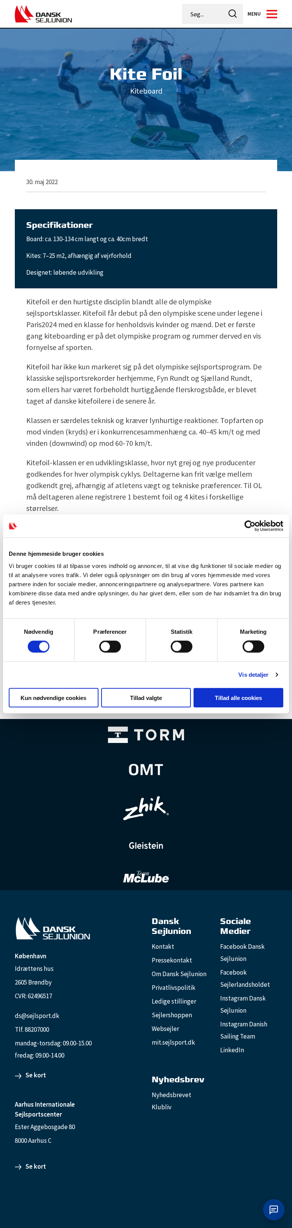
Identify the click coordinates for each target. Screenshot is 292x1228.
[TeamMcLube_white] (146, 876)
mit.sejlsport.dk (173, 1042)
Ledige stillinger (174, 1001)
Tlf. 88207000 (32, 1029)
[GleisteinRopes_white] (146, 845)
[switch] (110, 647)
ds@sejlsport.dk (37, 1016)
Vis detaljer (253, 674)
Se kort (35, 1075)
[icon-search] (232, 14)
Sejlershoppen (172, 1015)
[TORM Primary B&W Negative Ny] (146, 735)
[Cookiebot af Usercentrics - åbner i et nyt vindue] (250, 526)
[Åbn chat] (273, 1209)
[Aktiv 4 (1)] (146, 769)
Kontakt (163, 946)
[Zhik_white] (146, 808)
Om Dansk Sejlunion (179, 974)
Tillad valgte (146, 697)
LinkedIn (232, 1050)
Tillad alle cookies (238, 697)
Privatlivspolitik (173, 987)
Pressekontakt (172, 960)
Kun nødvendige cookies (53, 697)
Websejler (165, 1028)
